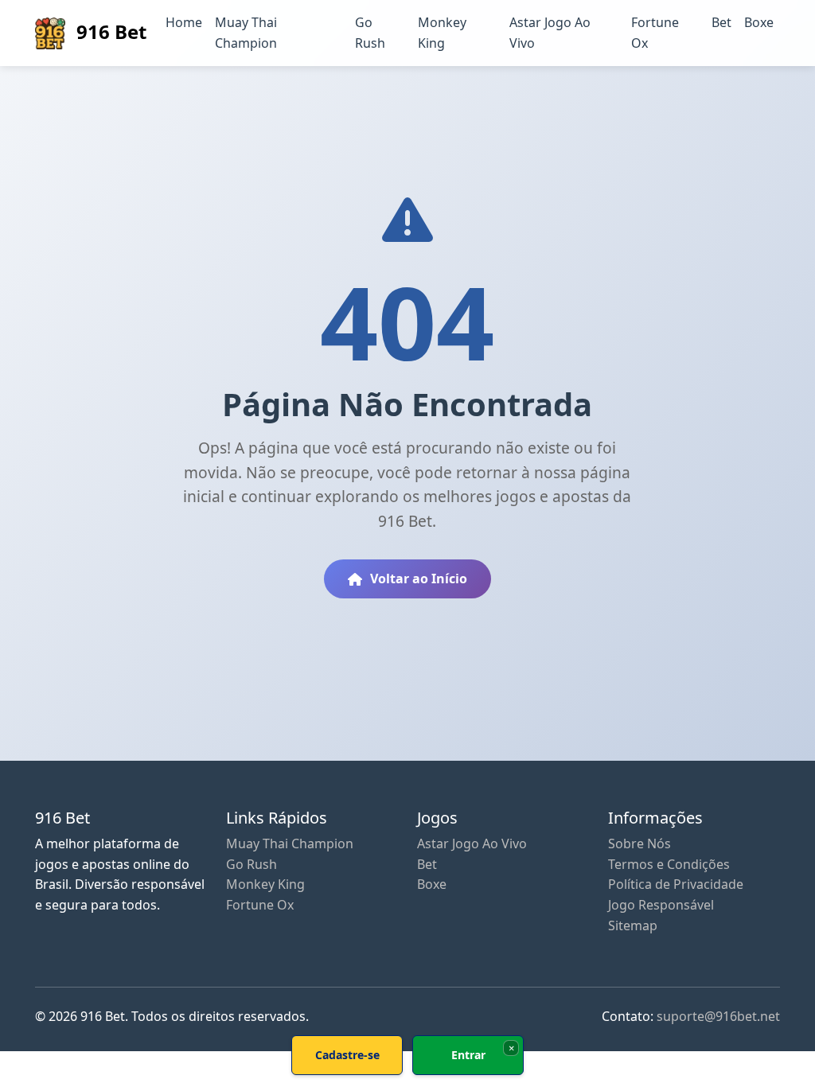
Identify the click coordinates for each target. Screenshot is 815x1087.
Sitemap (632, 925)
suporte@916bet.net (718, 1016)
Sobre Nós (639, 843)
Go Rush (370, 33)
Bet (721, 22)
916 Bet (109, 31)
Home (184, 22)
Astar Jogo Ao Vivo (550, 33)
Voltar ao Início (418, 578)
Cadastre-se (347, 1054)
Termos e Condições (669, 864)
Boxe (759, 22)
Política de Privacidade (675, 884)
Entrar (468, 1054)
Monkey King (442, 33)
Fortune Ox (655, 33)
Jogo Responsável (661, 905)
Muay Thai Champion (246, 33)
